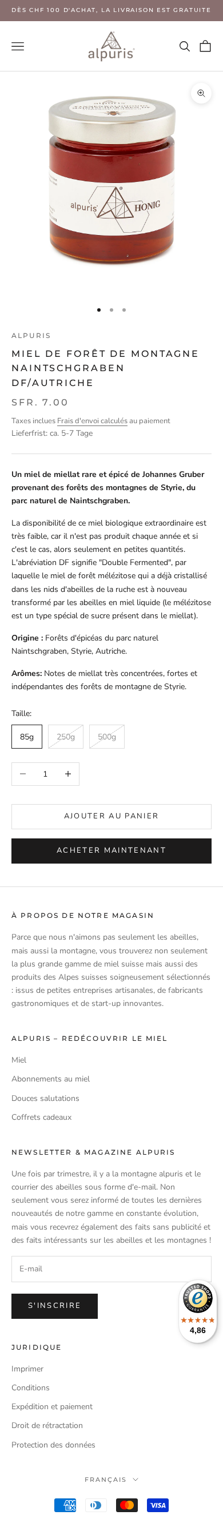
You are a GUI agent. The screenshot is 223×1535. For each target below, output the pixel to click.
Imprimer (27, 1368)
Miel (18, 1060)
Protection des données (53, 1444)
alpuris (31, 335)
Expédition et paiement (52, 1406)
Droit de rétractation (47, 1425)
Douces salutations (45, 1098)
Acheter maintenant (111, 850)
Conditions (30, 1387)
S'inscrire (54, 1306)
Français (106, 1480)
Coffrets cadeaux (41, 1117)
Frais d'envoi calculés (92, 421)
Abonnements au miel (50, 1078)
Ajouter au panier (112, 816)
